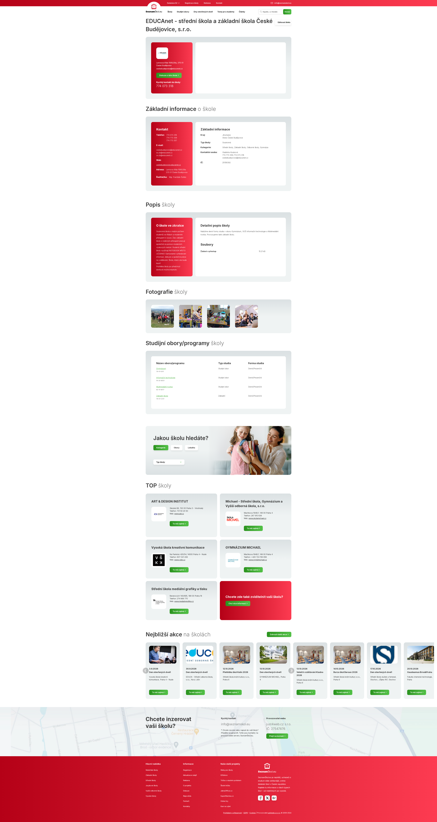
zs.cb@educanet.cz (164, 155)
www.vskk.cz (179, 560)
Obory (176, 448)
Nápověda (187, 796)
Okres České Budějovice (232, 138)
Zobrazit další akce (278, 634)
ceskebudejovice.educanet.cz (168, 165)
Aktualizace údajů (190, 775)
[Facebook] (260, 797)
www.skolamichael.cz (257, 518)
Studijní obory (183, 12)
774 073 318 (164, 86)
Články (242, 12)
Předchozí (146, 671)
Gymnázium (161, 368)
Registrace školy (191, 3)
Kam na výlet (226, 806)
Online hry (224, 801)
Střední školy (227, 147)
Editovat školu (284, 22)
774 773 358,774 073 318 (233, 155)
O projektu (187, 785)
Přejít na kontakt (276, 736)
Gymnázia (264, 147)
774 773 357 (171, 140)
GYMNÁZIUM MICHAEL (243, 547)
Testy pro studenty (225, 12)
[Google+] (274, 797)
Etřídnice (224, 775)
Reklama (207, 3)
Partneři (186, 801)
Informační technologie (165, 378)
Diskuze (186, 791)
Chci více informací (237, 603)
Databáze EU (172, 3)
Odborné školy (253, 147)
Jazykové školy (152, 785)
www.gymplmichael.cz (258, 560)
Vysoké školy (151, 796)
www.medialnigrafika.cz (184, 601)
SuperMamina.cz (227, 796)
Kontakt (219, 3)
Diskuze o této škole (168, 75)
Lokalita (191, 448)
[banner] (154, 7)
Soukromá (226, 142)
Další (291, 671)
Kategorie (160, 448)
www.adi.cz (179, 514)
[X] (267, 797)
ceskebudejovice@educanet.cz (169, 68)
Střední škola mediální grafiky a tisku (179, 589)
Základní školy (240, 147)
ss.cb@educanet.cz (164, 152)
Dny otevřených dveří (203, 12)
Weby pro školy (227, 770)
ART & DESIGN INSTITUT (169, 501)
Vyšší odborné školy (153, 791)
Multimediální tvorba (164, 387)
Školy (170, 12)
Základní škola (162, 396)
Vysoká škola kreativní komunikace (178, 547)
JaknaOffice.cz (226, 791)
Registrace (187, 770)
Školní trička (225, 785)
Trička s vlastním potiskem (231, 780)
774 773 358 (171, 138)
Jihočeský (226, 135)
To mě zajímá (178, 524)
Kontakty (186, 806)
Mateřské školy (152, 770)
